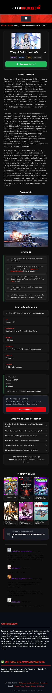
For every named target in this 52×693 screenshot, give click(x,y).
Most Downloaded (33, 683)
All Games (22, 683)
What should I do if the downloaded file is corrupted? (24, 431)
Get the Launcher (26, 409)
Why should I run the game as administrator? (21, 436)
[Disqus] (26, 577)
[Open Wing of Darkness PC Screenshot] (26, 207)
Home (3, 25)
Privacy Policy (19, 686)
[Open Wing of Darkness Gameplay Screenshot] (26, 234)
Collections (43, 683)
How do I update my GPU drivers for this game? (22, 440)
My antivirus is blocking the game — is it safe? (21, 450)
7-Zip (12, 281)
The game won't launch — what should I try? (20, 445)
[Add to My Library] (45, 52)
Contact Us (40, 686)
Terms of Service (30, 686)
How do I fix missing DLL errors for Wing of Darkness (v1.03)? (24, 425)
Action (10, 25)
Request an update (34, 391)
